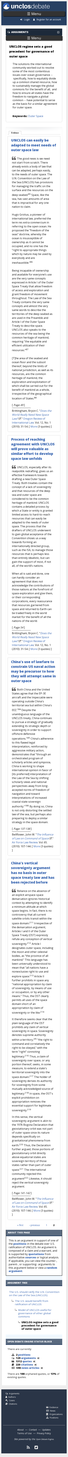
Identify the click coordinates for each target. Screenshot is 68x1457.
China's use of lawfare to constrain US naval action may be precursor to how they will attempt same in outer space (33, 671)
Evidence (16, 133)
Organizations (56, 1414)
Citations (13, 1403)
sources (30, 1257)
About (20, 1429)
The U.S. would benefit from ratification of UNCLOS (31, 1302)
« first (20, 1225)
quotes (27, 1361)
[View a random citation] (35, 1364)
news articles (30, 1367)
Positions (54, 1417)
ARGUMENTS (19, 32)
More (33, 426)
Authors (12, 1397)
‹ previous (34, 1225)
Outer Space (35, 116)
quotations (36, 1254)
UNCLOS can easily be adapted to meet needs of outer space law (33, 145)
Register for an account (49, 19)
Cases (12, 1400)
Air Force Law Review (25, 842)
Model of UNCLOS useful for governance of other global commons (34, 1313)
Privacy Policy (44, 1433)
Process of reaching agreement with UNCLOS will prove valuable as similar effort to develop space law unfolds (33, 449)
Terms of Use (24, 1433)
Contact (33, 1429)
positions (19, 1244)
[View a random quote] (34, 1361)
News (52, 1410)
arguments (28, 1358)
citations (27, 1364)
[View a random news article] (42, 1367)
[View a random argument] (38, 1358)
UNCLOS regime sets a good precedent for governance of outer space (31, 51)
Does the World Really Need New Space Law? (31, 414)
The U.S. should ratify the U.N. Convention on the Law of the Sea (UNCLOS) (34, 1293)
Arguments (14, 1393)
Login (27, 19)
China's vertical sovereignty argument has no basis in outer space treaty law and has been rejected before (32, 873)
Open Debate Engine (44, 1439)
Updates (46, 1429)
